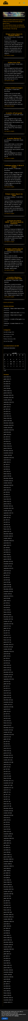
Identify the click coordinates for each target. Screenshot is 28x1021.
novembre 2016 (7, 646)
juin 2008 (6, 873)
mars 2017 (6, 637)
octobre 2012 (7, 760)
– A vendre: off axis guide (13, 319)
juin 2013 (6, 741)
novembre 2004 (7, 972)
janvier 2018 (7, 614)
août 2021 (6, 515)
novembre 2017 (7, 619)
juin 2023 (6, 464)
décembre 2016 (7, 644)
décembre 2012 (7, 755)
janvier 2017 (7, 642)
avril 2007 (6, 905)
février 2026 (6, 390)
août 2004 (6, 979)
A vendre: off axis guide (14, 113)
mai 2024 (6, 439)
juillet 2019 (6, 573)
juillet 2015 (6, 683)
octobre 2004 (7, 974)
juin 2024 (6, 437)
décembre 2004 (7, 970)
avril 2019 (6, 580)
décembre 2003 (7, 997)
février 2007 (6, 910)
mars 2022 (6, 499)
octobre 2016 (7, 649)
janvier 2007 (7, 912)
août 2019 (6, 570)
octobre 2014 (7, 704)
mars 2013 (6, 748)
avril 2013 (6, 746)
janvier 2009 (7, 857)
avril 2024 (6, 441)
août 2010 (6, 817)
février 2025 (6, 418)
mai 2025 (6, 411)
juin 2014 (6, 713)
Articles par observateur (9, 348)
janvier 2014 (7, 725)
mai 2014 (6, 716)
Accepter (5, 1018)
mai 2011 (6, 797)
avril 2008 (6, 877)
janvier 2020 (7, 559)
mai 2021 (6, 522)
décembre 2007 (7, 887)
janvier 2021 (7, 531)
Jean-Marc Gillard (10, 64)
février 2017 (6, 640)
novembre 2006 (7, 917)
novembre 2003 (7, 1000)
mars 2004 (6, 990)
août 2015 (6, 681)
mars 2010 (6, 829)
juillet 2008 (6, 870)
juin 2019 (6, 575)
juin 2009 (6, 845)
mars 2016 (6, 665)
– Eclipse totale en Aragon (13, 315)
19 (10, 364)
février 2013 (6, 750)
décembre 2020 (7, 533)
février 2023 (6, 473)
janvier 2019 (7, 586)
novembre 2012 (7, 757)
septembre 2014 (8, 707)
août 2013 (6, 736)
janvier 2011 (7, 806)
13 (13, 361)
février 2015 (6, 695)
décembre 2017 (7, 617)
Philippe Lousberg (10, 197)
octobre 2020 (7, 538)
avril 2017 (6, 635)
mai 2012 (6, 771)
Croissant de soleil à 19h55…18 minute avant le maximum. (14, 222)
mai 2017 (6, 633)
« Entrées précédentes (8, 302)
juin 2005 (6, 956)
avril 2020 (6, 552)
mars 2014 (6, 720)
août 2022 (6, 487)
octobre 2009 (7, 836)
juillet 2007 (6, 898)
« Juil (5, 370)
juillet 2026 (6, 379)
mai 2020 (6, 550)
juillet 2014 (6, 711)
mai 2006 (6, 930)
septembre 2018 (8, 596)
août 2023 (6, 460)
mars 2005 (6, 963)
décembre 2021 (7, 506)
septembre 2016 (8, 651)
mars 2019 (6, 582)
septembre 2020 (8, 540)
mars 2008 (6, 880)
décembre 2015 (7, 672)
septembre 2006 (8, 921)
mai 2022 (6, 494)
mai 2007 (6, 903)
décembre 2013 (7, 727)
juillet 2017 (6, 628)
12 (10, 361)
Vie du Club (7, 341)
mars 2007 (6, 907)
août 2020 (6, 543)
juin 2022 (6, 492)
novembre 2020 (7, 536)
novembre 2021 (7, 508)
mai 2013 (6, 743)
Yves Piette (8, 89)
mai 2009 (6, 847)
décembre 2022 (7, 478)
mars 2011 (6, 801)
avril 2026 (6, 386)
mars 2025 (6, 416)
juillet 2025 (6, 406)
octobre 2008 (7, 863)
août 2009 (6, 840)
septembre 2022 (8, 485)
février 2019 (6, 584)
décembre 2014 (7, 700)
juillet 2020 (6, 545)
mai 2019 (6, 577)
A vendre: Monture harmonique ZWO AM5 (14, 278)
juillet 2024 (6, 434)
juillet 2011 (6, 792)
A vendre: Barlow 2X (14, 138)
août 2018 (6, 598)
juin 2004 (6, 983)
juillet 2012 (6, 766)
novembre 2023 (7, 453)
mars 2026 (6, 388)
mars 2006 (6, 935)
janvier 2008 (7, 884)
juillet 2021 (6, 517)
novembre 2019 (7, 563)
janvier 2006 (7, 940)
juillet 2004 (6, 981)
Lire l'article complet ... (9, 55)
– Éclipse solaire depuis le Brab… (14, 308)
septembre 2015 (8, 679)
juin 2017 (6, 630)
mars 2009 (6, 852)
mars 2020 (6, 554)
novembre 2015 (7, 674)
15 (20, 361)
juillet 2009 (6, 843)
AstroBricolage (7, 332)
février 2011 (6, 803)
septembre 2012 (8, 762)
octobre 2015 (7, 676)
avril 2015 (6, 690)
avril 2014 (6, 718)
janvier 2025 (7, 420)
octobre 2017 (7, 621)
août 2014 (6, 709)
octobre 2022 (7, 483)
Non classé (6, 336)
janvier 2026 (7, 393)
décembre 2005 (7, 942)
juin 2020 (6, 547)
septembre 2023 (8, 457)
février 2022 (6, 501)
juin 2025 (6, 409)
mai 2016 (6, 660)
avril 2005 (6, 960)
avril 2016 (6, 663)
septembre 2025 (8, 402)
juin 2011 (6, 794)
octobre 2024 (7, 427)
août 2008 (6, 868)
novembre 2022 (7, 480)
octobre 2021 (7, 510)
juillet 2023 (6, 462)
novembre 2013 (7, 730)
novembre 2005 (7, 944)
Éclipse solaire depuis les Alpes (14, 194)
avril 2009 (6, 850)
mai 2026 (6, 383)
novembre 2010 (7, 810)
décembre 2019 (7, 561)
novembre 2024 (7, 425)
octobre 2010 (7, 813)
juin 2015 (6, 686)
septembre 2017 (8, 623)
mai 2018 (6, 605)
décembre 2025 (7, 395)
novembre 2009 (7, 833)
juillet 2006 (6, 926)
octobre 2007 (7, 891)
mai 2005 (6, 958)
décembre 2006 (7, 914)
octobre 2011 (7, 785)
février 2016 (6, 667)
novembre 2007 (7, 889)
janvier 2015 (7, 697)
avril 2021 (6, 524)
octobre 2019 (7, 566)
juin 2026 (6, 381)
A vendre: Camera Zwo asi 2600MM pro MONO (14, 249)
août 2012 (6, 764)
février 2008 (6, 882)
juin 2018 (6, 603)
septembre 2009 (8, 838)
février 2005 (6, 965)
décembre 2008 (7, 859)
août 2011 (6, 790)
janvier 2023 (7, 476)
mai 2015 (6, 688)
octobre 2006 (7, 919)
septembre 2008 (8, 866)
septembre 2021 (8, 513)
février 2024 (6, 446)
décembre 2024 (7, 423)
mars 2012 (6, 776)
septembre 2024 (8, 430)
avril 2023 (6, 469)
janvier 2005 (7, 967)
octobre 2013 (7, 732)
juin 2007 (6, 900)
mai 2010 (6, 824)
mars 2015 (6, 693)
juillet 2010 (6, 820)
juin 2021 (6, 520)
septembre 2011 (8, 787)
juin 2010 (6, 822)
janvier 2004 (7, 995)
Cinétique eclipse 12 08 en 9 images (14, 166)
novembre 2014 (7, 702)
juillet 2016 (6, 656)
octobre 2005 (7, 947)
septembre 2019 (8, 568)
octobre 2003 (7, 1002)
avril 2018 (6, 607)
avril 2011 (6, 799)
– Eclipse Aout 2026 (11, 312)
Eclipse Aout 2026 (14, 62)
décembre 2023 (7, 450)
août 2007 (6, 896)
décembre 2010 (7, 808)
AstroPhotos (8, 39)
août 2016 (6, 653)
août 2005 (6, 951)
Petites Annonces (8, 339)
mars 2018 (6, 610)
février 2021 (6, 529)
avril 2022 (6, 496)
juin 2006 (6, 928)
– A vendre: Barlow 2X (12, 323)
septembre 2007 (8, 893)
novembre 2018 (7, 591)
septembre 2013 (8, 734)
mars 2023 (6, 471)
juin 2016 (6, 658)
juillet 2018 (6, 600)
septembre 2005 (8, 949)
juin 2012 (6, 769)
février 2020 (6, 556)
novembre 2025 (7, 397)
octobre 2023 (7, 455)
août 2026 (6, 376)
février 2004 (6, 993)
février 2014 (6, 723)
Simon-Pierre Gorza (10, 37)
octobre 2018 (7, 593)
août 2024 (6, 432)
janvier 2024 (7, 448)
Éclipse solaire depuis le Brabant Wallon (14, 34)
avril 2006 (6, 933)
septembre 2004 (8, 977)
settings (16, 1015)
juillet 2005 (6, 953)
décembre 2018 (7, 589)
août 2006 (6, 923)
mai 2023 (6, 466)
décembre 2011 (7, 780)
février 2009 (6, 854)
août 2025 (6, 404)
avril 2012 (6, 773)
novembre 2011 (7, 783)
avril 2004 (6, 988)
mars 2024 (6, 443)
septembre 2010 (8, 815)
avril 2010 (6, 827)
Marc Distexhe (9, 168)
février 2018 (6, 612)
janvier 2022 (7, 503)
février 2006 (6, 937)
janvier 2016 (7, 670)
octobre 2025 (7, 400)
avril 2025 (6, 413)
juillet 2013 (6, 739)
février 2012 (6, 778)
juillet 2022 (6, 490)
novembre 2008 (7, 861)
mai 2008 (6, 875)
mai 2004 (6, 986)
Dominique (8, 114)
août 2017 (6, 626)
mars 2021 (6, 527)
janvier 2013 (7, 753)
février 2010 (6, 831)
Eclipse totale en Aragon (14, 88)
